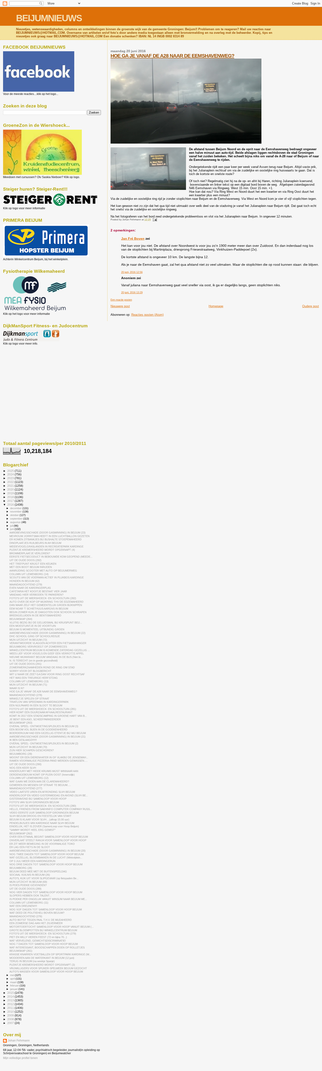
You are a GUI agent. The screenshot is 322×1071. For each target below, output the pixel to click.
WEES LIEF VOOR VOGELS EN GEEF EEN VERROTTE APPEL (46, 653)
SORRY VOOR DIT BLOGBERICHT (30, 671)
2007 (11, 1022)
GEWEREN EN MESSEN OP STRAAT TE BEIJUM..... (40, 785)
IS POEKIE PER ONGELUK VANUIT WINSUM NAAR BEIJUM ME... (48, 899)
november (16, 511)
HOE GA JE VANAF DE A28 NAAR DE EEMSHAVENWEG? (172, 55)
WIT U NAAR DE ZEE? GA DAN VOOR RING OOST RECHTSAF (47, 674)
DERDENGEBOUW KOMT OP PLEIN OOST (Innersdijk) (42, 774)
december (16, 508)
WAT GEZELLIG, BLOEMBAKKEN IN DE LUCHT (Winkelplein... (45, 857)
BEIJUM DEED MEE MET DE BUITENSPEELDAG (38, 871)
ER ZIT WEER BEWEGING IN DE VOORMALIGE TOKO (42, 843)
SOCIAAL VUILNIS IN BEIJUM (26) (29, 874)
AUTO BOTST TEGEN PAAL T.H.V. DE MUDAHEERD (40, 919)
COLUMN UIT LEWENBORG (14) (29, 574)
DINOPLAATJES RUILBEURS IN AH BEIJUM (35, 543)
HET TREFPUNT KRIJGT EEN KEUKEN (32, 563)
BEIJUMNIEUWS (49, 18)
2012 (11, 1004)
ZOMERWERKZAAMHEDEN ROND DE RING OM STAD (42, 667)
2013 (11, 1000)
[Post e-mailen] (154, 219)
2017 (11, 500)
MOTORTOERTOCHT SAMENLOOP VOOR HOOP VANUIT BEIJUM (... (51, 926)
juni (12, 529)
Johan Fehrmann (19, 1040)
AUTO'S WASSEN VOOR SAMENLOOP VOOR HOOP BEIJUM (46, 971)
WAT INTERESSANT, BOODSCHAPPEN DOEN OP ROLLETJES (47, 947)
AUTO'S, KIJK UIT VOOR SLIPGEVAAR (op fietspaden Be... (43, 878)
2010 (11, 1011)
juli (12, 525)
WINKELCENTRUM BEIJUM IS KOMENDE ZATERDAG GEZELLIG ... (49, 650)
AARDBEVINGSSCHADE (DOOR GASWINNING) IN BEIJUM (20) (47, 850)
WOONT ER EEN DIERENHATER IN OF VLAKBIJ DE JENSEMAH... (48, 757)
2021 (11, 485)
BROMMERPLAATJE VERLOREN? (29, 553)
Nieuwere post (120, 306)
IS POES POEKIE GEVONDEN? (28, 885)
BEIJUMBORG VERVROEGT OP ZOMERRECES (38, 646)
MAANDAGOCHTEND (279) (25, 584)
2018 (11, 497)
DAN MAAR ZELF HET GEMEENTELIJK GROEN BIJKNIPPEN (45, 605)
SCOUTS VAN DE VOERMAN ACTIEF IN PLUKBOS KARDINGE (46, 577)
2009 (11, 1015)
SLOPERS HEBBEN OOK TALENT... (30, 895)
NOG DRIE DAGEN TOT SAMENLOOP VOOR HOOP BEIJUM (46, 864)
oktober (15, 515)
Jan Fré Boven (132, 238)
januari (14, 989)
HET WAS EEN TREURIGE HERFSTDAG (33, 677)
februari (15, 985)
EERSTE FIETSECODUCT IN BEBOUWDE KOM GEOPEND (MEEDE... (50, 556)
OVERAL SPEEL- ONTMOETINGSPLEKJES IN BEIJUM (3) (43, 726)
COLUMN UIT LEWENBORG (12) (29, 778)
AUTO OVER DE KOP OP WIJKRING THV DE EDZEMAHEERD (46, 601)
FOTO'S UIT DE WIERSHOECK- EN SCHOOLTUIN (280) (42, 805)
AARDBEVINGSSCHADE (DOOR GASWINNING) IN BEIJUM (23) (47, 532)
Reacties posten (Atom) (147, 314)
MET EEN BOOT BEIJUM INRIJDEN (30, 567)
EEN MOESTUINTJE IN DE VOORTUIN (32, 625)
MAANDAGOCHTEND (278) (25, 695)
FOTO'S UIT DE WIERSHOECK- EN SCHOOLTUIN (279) (42, 933)
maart (13, 982)
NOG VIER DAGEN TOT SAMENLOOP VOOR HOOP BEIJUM (45, 892)
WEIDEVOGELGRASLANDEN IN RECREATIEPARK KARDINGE (46, 546)
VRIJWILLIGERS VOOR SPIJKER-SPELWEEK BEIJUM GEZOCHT (48, 968)
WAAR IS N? (16, 688)
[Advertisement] (24, 370)
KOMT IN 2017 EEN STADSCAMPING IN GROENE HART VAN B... (48, 715)
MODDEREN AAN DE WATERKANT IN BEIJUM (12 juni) (41, 957)
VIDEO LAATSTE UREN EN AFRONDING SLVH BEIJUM (42, 791)
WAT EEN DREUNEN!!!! (23, 906)
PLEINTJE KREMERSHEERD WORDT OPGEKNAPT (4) (42, 549)
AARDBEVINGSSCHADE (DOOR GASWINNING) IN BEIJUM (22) (47, 633)
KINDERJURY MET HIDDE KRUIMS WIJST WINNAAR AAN (43, 771)
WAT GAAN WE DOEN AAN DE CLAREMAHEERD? (39, 781)
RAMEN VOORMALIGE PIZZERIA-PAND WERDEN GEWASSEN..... (48, 760)
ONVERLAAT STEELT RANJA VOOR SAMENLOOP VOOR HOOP (47, 840)
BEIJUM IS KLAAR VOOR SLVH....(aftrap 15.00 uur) (39, 819)
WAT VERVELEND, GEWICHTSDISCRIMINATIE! (37, 940)
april (13, 978)
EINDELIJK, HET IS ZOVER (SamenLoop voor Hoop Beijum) (44, 826)
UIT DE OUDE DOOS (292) (25, 560)
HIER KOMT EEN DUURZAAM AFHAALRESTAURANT (41, 712)
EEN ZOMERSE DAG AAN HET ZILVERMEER (36, 923)
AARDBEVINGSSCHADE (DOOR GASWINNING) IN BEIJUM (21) (47, 736)
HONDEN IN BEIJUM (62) (24, 581)
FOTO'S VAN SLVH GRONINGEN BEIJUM (34, 802)
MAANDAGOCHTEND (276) (25, 916)
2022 (11, 481)
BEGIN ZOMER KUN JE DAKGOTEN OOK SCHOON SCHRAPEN (48, 612)
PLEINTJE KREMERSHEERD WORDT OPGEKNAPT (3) (42, 964)
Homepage (216, 306)
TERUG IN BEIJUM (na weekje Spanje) (32, 961)
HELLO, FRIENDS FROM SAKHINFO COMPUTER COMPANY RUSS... (50, 809)
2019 (11, 493)
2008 (11, 1019)
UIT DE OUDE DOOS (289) (25, 888)
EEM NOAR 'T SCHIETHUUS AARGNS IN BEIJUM (38, 608)
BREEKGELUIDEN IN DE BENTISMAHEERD (35, 615)
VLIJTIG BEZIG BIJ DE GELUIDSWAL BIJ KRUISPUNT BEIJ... (45, 622)
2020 (11, 489)
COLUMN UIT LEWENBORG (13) (29, 681)
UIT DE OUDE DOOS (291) (25, 663)
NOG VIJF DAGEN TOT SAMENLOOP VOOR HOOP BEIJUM (45, 909)
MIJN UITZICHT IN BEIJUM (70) (28, 747)
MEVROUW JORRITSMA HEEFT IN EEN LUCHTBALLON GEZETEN (49, 536)
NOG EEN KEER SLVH (22, 767)
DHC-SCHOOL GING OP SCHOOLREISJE (34, 636)
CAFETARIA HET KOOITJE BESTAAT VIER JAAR (38, 591)
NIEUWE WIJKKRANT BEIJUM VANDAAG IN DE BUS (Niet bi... (46, 657)
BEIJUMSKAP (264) (20, 619)
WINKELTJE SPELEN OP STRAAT (29, 698)
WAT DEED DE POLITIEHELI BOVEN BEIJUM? (36, 912)
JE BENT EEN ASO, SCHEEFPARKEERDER (35, 719)
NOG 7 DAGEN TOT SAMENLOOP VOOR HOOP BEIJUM (43, 944)
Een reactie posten (121, 299)
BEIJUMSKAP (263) (20, 722)
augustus (15, 522)
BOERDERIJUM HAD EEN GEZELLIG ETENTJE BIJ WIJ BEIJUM (47, 733)
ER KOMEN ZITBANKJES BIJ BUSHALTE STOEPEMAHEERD (45, 539)
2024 (11, 474)
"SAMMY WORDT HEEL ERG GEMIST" (32, 829)
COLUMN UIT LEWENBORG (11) (28, 902)
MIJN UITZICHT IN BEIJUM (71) (28, 684)
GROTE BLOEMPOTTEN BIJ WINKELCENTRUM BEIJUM (43, 930)
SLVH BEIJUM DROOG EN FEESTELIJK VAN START (40, 816)
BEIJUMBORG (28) (20, 867)
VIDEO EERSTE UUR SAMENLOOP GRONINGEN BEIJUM (44, 812)
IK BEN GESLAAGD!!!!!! (23, 739)
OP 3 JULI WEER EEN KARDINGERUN (32, 861)
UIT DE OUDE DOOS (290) (25, 764)
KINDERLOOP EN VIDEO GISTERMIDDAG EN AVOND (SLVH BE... (48, 795)
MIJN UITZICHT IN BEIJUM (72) (28, 639)
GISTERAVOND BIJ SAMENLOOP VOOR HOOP (37, 798)
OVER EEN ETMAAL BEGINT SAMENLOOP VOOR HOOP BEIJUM (48, 836)
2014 (11, 996)
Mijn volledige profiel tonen (20, 1058)
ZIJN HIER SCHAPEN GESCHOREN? (31, 750)
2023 (11, 478)
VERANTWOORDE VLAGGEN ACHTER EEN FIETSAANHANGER (47, 643)
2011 (11, 1007)
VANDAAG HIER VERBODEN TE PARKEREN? (36, 594)
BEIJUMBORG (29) (20, 753)
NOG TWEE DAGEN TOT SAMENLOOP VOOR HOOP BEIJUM (46, 854)
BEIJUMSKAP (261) (20, 950)
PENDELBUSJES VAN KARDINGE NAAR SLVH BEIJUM (41, 823)
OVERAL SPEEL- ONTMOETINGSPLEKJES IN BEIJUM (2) (43, 743)
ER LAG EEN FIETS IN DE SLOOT (29, 847)
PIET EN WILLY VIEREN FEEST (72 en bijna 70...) (38, 937)
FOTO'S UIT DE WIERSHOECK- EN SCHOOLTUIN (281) (42, 709)
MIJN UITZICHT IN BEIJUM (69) (28, 881)
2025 (11, 470)
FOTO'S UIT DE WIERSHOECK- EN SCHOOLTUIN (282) (42, 598)
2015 (11, 992)
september (16, 518)
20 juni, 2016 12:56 (132, 272)
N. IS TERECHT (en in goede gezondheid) (33, 660)
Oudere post (310, 306)
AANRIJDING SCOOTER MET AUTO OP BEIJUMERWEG (43, 570)
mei (12, 975)
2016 (11, 504)
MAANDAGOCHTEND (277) (25, 788)
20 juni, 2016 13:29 (132, 292)
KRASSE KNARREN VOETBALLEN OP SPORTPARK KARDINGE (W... (50, 954)
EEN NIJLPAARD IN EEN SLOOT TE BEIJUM (35, 705)
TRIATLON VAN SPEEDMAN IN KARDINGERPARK (39, 701)
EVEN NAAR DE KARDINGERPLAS (30, 587)
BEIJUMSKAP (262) (20, 833)
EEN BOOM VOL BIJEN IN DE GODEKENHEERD (38, 729)
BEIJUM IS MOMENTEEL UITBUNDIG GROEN (36, 629)
